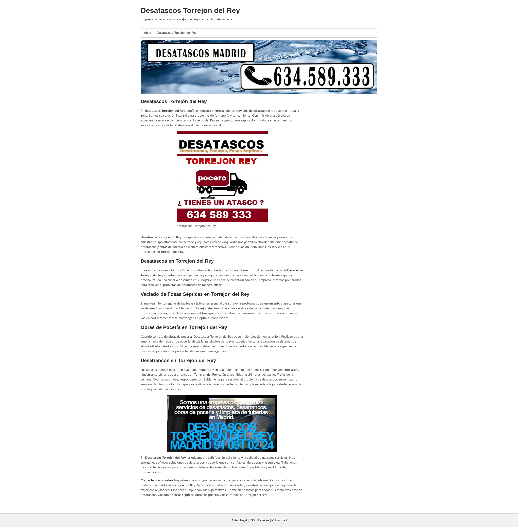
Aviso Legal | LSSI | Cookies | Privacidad (259, 520)
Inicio (147, 32)
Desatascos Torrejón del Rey (176, 32)
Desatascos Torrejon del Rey (190, 10)
